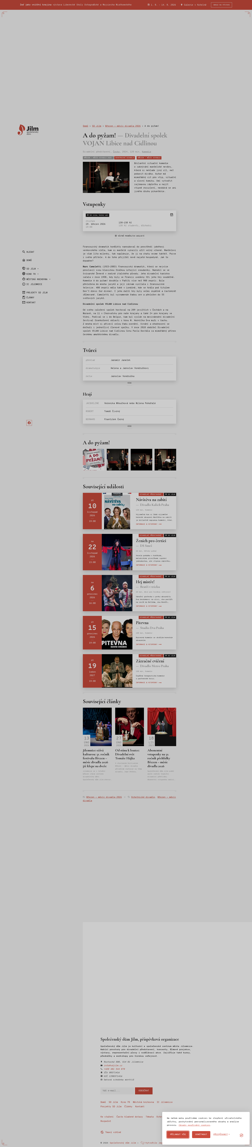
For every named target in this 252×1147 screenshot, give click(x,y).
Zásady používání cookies (194, 1125)
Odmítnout (201, 1134)
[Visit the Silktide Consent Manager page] (241, 1135)
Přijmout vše (178, 1134)
